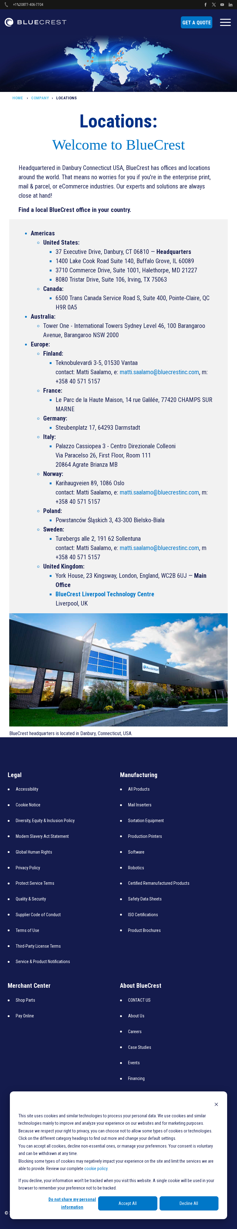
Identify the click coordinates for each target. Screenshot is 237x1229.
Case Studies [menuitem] (139, 1047)
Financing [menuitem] (136, 1078)
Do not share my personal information (72, 1203)
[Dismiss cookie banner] (216, 1104)
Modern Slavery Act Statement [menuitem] (42, 836)
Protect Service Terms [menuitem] (35, 883)
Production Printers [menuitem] (145, 836)
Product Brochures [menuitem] (144, 930)
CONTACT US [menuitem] (139, 1000)
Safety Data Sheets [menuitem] (145, 898)
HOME (18, 98)
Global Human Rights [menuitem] (34, 852)
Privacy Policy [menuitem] (28, 867)
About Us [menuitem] (136, 1015)
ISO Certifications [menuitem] (143, 914)
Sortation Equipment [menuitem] (146, 820)
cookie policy (95, 1168)
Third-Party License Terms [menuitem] (38, 946)
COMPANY (40, 98)
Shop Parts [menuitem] (25, 1000)
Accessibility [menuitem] (27, 789)
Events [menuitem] (134, 1062)
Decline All (189, 1203)
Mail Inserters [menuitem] (140, 804)
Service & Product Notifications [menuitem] (43, 961)
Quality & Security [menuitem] (31, 898)
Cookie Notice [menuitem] (28, 804)
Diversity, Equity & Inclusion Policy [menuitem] (45, 820)
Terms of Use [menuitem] (27, 930)
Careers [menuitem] (135, 1031)
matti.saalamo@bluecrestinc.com (159, 372)
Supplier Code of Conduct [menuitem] (38, 914)
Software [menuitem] (136, 852)
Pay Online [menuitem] (25, 1015)
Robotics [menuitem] (136, 867)
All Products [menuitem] (139, 789)
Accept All (127, 1203)
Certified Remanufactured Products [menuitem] (158, 883)
